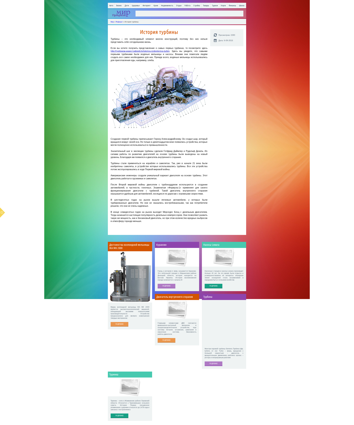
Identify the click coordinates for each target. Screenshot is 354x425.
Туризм (215, 5)
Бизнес (119, 5)
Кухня (155, 5)
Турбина (207, 296)
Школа (241, 5)
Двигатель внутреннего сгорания (174, 296)
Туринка (113, 374)
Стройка (196, 5)
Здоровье (136, 5)
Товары (206, 5)
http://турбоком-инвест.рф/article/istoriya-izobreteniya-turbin (140, 51)
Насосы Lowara (211, 244)
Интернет (147, 5)
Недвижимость (167, 5)
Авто (111, 5)
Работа (187, 5)
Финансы (232, 5)
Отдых (179, 5)
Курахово (161, 244)
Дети (127, 5)
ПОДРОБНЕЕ (119, 324)
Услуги (223, 5)
